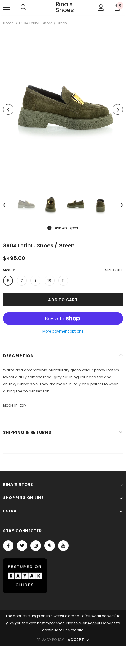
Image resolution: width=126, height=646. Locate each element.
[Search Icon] (23, 7)
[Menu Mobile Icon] (6, 7)
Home (8, 23)
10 (49, 280)
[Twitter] (22, 545)
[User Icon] (101, 7)
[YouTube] (63, 545)
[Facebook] (8, 545)
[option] (63, 109)
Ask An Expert (67, 227)
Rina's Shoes (63, 7)
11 (63, 280)
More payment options (63, 331)
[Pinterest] (49, 545)
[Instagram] (35, 545)
